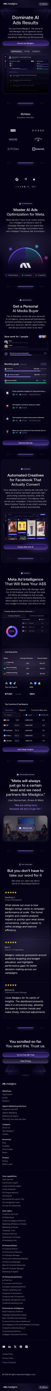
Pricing (5, 1161)
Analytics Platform (9, 1234)
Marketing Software (10, 1227)
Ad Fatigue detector (10, 1193)
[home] (9, 3)
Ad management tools (11, 1202)
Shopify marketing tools (11, 1290)
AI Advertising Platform (11, 1331)
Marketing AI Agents (10, 1272)
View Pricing (25, 1061)
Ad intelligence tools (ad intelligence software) (20, 1325)
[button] (43, 4)
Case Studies (7, 1149)
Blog (4, 1143)
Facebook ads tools (10, 1214)
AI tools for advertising (11, 1206)
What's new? (7, 1164)
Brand (4, 1152)
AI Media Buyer (8, 1217)
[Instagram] (26, 1346)
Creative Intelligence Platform (14, 1221)
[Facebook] (20, 1346)
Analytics (6, 1101)
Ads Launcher (7, 1179)
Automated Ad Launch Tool (13, 1199)
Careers (5, 1134)
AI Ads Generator (9, 1189)
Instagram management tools (13, 1300)
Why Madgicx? (8, 1131)
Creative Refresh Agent (11, 1186)
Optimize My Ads (26, 443)
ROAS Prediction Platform (12, 1312)
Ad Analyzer (7, 1196)
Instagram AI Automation (12, 1293)
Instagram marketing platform (14, 1287)
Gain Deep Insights (26, 749)
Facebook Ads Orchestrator (13, 1297)
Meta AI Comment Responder (13, 1265)
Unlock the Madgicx (25, 43)
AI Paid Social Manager (11, 1262)
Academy (6, 1146)
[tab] (16, 51)
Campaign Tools (8, 1230)
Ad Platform (7, 1280)
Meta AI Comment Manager (13, 1268)
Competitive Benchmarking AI (13, 1328)
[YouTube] (3, 1346)
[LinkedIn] (9, 1346)
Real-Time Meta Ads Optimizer (14, 1318)
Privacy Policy (7, 1358)
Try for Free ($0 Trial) (25, 1055)
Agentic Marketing (9, 1113)
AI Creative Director (10, 1249)
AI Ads (4, 1098)
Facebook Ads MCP (10, 1109)
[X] (15, 1346)
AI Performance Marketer (12, 1252)
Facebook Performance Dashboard (16, 1321)
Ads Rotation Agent (10, 1183)
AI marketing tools (9, 1240)
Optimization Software (11, 1237)
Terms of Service (9, 1362)
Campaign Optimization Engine (14, 1315)
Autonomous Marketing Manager (15, 1259)
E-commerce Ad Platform (12, 1283)
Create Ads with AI (25, 547)
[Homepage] (25, 1084)
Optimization (7, 1094)
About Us (6, 1128)
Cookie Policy (7, 1354)
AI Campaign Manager (11, 1255)
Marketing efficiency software (14, 1224)
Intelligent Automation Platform (14, 1334)
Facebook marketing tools (12, 1303)
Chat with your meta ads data (14, 1119)
